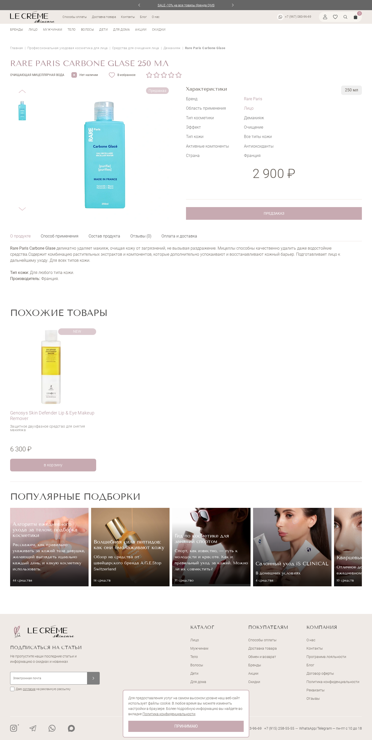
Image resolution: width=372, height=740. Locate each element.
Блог (143, 17)
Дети (103, 29)
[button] (22, 87)
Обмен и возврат (262, 657)
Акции (141, 29)
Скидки (159, 29)
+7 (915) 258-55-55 (279, 728)
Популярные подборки (75, 496)
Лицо (33, 29)
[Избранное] (335, 17)
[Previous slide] (139, 5)
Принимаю (186, 726)
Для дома (121, 29)
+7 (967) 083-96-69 (298, 16)
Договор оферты (320, 673)
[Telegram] (32, 728)
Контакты (128, 17)
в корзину (53, 465)
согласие (29, 689)
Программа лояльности (326, 657)
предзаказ (274, 213)
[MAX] (71, 728)
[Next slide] (233, 5)
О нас (155, 17)
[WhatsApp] (52, 728)
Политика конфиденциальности (332, 682)
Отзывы (313, 698)
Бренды (16, 29)
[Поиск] (345, 17)
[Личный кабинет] (325, 17)
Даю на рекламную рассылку (43, 689)
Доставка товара (104, 17)
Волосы (87, 29)
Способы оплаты (75, 17)
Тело (72, 29)
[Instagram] (13, 728)
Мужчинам (52, 29)
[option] (54, 399)
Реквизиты (315, 690)
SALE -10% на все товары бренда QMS (186, 5)
